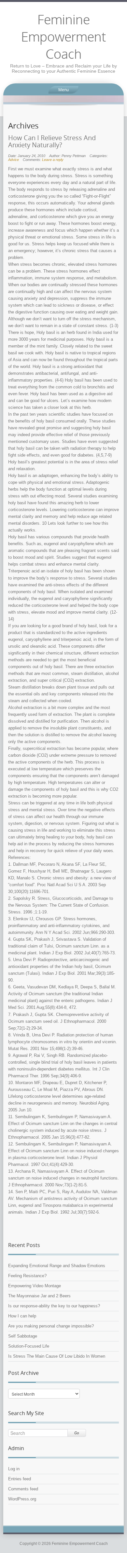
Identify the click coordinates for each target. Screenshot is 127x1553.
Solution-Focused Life (28, 1346)
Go (76, 1433)
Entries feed (19, 1478)
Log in (14, 1468)
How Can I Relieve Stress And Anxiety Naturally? (52, 141)
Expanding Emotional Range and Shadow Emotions (56, 1265)
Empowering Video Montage (34, 1285)
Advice (13, 160)
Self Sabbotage (22, 1336)
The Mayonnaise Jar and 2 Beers (39, 1295)
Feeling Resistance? (27, 1275)
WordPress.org (22, 1499)
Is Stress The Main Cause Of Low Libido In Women (56, 1356)
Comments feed (23, 1488)
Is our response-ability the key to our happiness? (54, 1305)
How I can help (22, 1316)
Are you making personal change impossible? (51, 1326)
